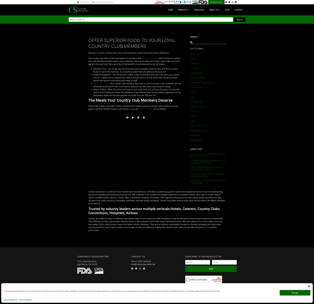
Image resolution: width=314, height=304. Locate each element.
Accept (295, 293)
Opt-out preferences (11, 300)
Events (193, 92)
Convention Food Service (201, 82)
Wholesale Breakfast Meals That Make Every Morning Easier (206, 175)
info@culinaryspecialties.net (143, 264)
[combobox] (151, 19)
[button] (309, 286)
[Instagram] (233, 2)
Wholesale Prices (100, 83)
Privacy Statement (25, 300)
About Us (213, 10)
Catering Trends (197, 78)
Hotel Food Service (151, 53)
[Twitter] (229, 2)
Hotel (140, 53)
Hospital (194, 116)
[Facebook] (226, 2)
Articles (193, 58)
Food (119, 53)
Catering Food (196, 73)
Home (170, 10)
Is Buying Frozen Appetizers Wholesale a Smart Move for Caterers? (207, 161)
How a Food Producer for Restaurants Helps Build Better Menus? (206, 168)
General (193, 111)
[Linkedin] (236, 2)
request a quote (146, 109)
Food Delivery (196, 102)
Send (211, 269)
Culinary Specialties (149, 58)
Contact (239, 10)
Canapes (194, 68)
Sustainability (196, 140)
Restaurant (164, 53)
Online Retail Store (198, 130)
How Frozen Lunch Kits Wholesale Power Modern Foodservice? (207, 155)
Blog (227, 10)
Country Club (110, 53)
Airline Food (195, 54)
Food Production (130, 53)
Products (182, 10)
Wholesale (199, 10)
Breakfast (194, 63)
